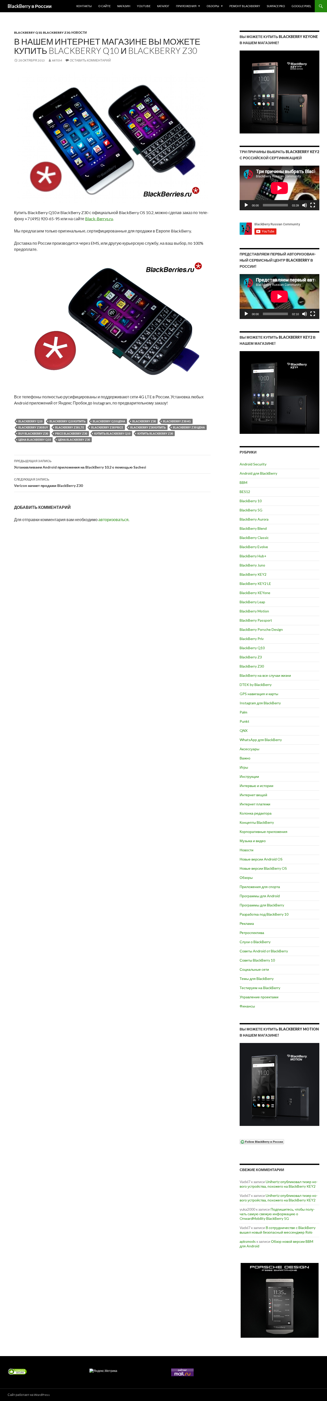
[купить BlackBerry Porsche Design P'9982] (279, 1300)
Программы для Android (260, 896)
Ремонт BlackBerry (244, 6)
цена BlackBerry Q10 (34, 439)
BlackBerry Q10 (28, 32)
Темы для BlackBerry (257, 978)
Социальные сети (254, 969)
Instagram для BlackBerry (260, 703)
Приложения (186, 6)
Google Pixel (301, 6)
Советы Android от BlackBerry (264, 951)
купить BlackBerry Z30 (155, 433)
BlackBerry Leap (252, 602)
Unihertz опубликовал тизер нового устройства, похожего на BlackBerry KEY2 (279, 1183)
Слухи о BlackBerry (255, 942)
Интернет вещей (253, 795)
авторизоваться (113, 519)
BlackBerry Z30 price (107, 427)
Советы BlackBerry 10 (257, 960)
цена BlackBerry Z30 (74, 439)
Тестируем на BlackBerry (260, 988)
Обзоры (213, 6)
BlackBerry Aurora (254, 519)
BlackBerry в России (30, 6)
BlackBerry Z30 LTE (69, 427)
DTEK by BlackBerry (256, 684)
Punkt (244, 721)
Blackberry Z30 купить (148, 427)
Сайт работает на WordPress (29, 1395)
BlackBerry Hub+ (253, 556)
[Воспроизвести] (246, 205)
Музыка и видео (253, 841)
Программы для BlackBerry (262, 905)
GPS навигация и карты (259, 694)
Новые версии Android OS (261, 859)
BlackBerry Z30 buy (33, 427)
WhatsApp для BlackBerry (261, 740)
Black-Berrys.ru (99, 218)
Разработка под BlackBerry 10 (264, 914)
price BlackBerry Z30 (71, 433)
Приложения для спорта (260, 886)
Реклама (247, 923)
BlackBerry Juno (252, 565)
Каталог (163, 6)
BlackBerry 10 (251, 501)
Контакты (84, 6)
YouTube (143, 6)
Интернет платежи (255, 804)
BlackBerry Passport (256, 620)
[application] (279, 188)
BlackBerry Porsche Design (261, 629)
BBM (243, 482)
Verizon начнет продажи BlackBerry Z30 (48, 482)
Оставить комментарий (90, 60)
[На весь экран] (312, 205)
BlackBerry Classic (254, 537)
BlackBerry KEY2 (253, 574)
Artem (57, 60)
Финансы (247, 1006)
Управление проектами (259, 997)
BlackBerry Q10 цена (109, 421)
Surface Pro (276, 6)
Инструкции (249, 776)
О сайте (104, 6)
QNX (244, 730)
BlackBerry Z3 (251, 657)
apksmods (248, 1241)
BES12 (245, 491)
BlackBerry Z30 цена (189, 427)
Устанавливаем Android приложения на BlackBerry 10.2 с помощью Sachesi (80, 464)
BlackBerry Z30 (56, 32)
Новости (79, 32)
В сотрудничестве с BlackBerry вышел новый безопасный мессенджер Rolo (278, 1229)
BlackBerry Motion (254, 611)
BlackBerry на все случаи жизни (265, 675)
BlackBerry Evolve (254, 547)
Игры (244, 767)
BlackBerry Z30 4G (177, 421)
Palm (243, 712)
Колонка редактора (256, 813)
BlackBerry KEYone (255, 593)
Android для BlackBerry (258, 473)
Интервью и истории (256, 785)
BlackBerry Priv (252, 638)
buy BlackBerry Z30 (33, 433)
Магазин (123, 6)
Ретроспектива (252, 932)
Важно (245, 758)
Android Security (253, 464)
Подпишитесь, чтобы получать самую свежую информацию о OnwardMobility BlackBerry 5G (277, 1214)
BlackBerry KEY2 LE (255, 583)
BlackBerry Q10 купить (68, 421)
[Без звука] (304, 205)
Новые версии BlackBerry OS (263, 868)
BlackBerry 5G (251, 510)
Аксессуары (249, 749)
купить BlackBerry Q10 (112, 433)
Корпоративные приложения (263, 831)
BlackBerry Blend (253, 528)
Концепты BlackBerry (257, 822)
